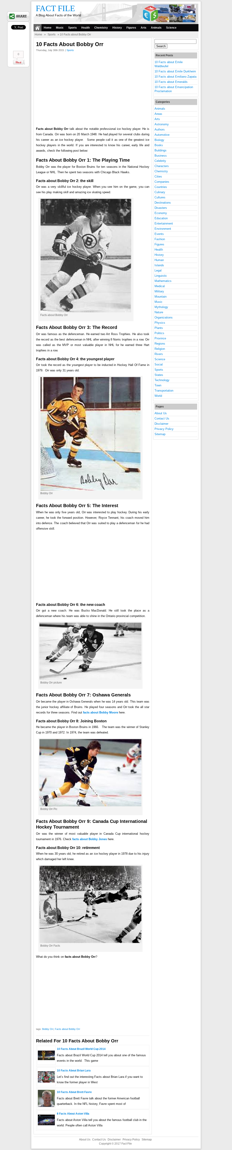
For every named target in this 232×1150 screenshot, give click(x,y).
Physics (160, 322)
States (159, 375)
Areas (158, 114)
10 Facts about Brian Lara (74, 1070)
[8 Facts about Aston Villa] (46, 1124)
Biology (159, 140)
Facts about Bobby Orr (67, 1029)
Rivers (159, 354)
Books (159, 145)
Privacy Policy (164, 429)
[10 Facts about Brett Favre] (46, 1106)
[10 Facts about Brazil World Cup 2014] (46, 1059)
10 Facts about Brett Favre (74, 1092)
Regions (160, 343)
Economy (161, 213)
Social (159, 364)
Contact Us (162, 418)
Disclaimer (161, 423)
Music (60, 27)
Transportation (164, 390)
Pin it (19, 62)
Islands (159, 265)
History (117, 27)
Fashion (160, 239)
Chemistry (101, 27)
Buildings (161, 150)
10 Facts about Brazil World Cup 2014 (81, 1049)
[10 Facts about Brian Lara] (46, 1081)
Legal (158, 270)
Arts (143, 27)
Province (160, 338)
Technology (162, 380)
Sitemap (160, 434)
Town (158, 385)
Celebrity (160, 161)
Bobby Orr (47, 1029)
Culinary (160, 192)
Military (159, 291)
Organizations (164, 317)
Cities (158, 176)
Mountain (161, 296)
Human (159, 260)
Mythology (161, 307)
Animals (156, 27)
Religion (160, 348)
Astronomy (162, 124)
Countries (161, 187)
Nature (159, 312)
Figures (131, 27)
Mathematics (163, 281)
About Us (161, 413)
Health (85, 27)
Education (161, 218)
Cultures (160, 197)
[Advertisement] (92, 90)
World (158, 395)
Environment (163, 228)
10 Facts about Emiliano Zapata (175, 76)
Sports (72, 27)
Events (159, 234)
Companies (162, 181)
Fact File (55, 8)
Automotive (162, 134)
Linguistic (161, 275)
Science (171, 27)
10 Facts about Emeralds (171, 82)
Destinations (163, 202)
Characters (162, 166)
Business (161, 155)
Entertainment (164, 223)
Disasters (161, 208)
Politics (159, 333)
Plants (159, 328)
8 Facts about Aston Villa (73, 1113)
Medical (160, 286)
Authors (160, 129)
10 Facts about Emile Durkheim (175, 71)
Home (47, 27)
